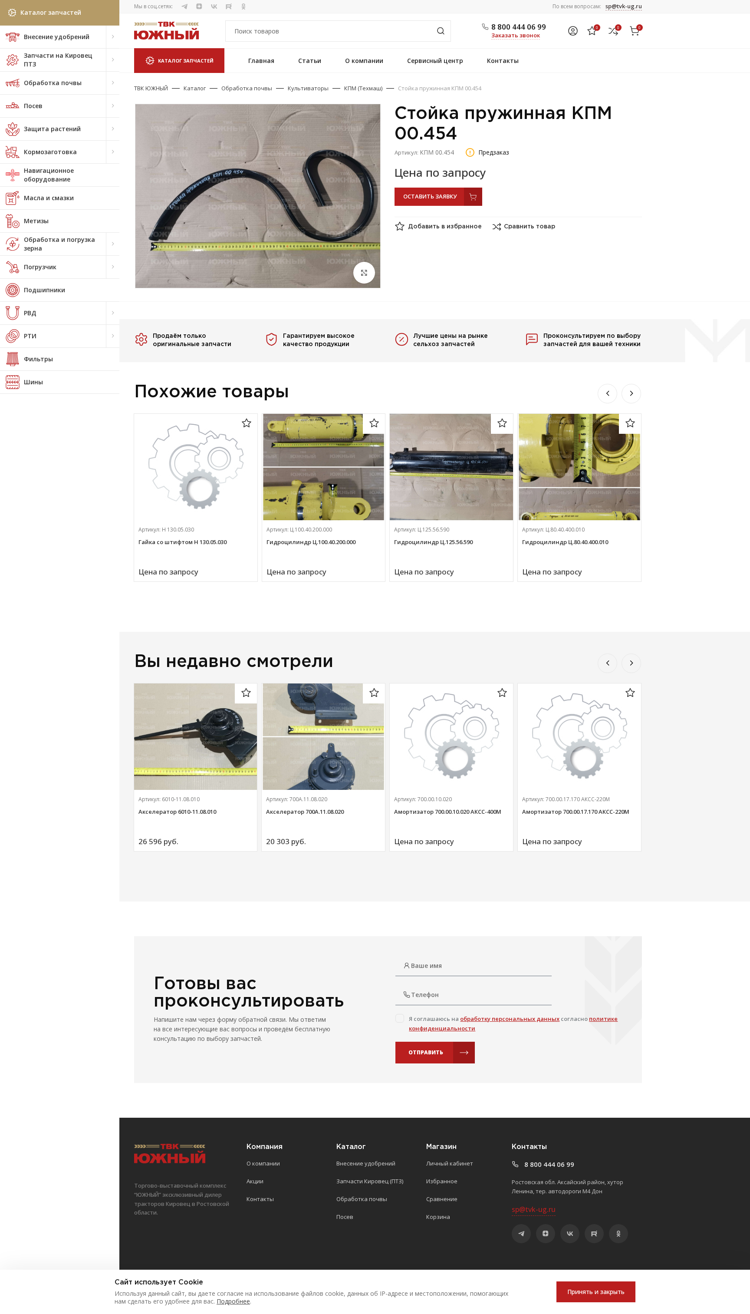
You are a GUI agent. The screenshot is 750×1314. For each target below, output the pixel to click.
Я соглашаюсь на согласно (513, 1023)
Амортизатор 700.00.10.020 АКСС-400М (447, 811)
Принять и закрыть (596, 1292)
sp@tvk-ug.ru (623, 6)
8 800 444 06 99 (518, 27)
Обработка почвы (246, 88)
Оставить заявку (430, 196)
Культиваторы (308, 88)
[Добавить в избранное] (246, 423)
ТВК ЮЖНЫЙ (151, 88)
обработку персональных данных (509, 1019)
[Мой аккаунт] (572, 31)
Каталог (195, 88)
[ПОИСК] (440, 31)
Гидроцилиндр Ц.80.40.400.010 (565, 542)
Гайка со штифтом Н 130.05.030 (182, 542)
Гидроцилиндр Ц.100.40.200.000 (310, 542)
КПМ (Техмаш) (363, 88)
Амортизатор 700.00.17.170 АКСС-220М (575, 811)
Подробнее (233, 1301)
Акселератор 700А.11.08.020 (305, 811)
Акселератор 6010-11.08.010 (177, 811)
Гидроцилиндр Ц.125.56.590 (433, 542)
